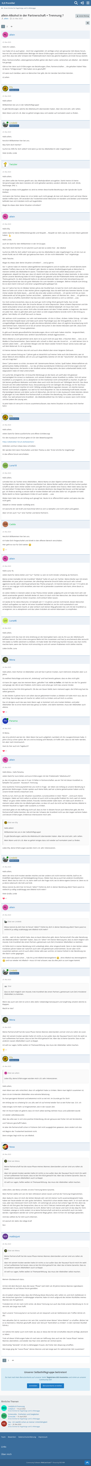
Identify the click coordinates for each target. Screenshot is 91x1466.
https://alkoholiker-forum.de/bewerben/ (18, 442)
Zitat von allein (13, 1073)
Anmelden (33, 1386)
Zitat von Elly (13, 822)
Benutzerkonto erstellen (52, 1386)
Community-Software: (39, 1463)
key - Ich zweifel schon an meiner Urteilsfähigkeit (27, 1422)
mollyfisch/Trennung (16, 1406)
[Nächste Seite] (11, 26)
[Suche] (76, 3)
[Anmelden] (82, 3)
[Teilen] (88, 23)
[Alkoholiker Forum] (8, 3)
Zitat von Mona (14, 1161)
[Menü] (88, 3)
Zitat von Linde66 (14, 921)
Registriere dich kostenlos (57, 1377)
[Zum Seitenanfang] (87, 1463)
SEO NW (62, 1463)
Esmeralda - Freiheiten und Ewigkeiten (23, 1414)
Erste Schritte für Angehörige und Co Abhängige (24, 1411)
